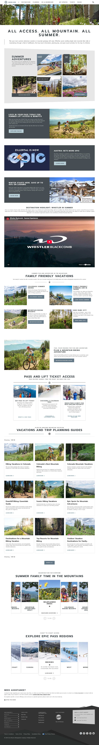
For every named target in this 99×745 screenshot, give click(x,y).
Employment (41, 720)
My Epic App (24, 717)
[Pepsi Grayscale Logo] (59, 717)
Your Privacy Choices (50, 734)
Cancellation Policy (36, 734)
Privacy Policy (27, 734)
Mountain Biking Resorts (35, 311)
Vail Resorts (41, 715)
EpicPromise (41, 722)
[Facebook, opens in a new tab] (83, 733)
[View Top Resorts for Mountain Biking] (49, 526)
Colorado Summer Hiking (36, 287)
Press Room (41, 717)
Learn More (9, 476)
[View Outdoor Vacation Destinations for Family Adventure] (80, 526)
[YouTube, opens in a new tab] (93, 733)
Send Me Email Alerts (82, 717)
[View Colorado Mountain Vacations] (80, 452)
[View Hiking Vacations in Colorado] (18, 452)
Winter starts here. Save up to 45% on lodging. (26, 183)
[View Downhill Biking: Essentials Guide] (18, 489)
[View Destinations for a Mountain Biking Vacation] (18, 526)
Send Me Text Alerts (82, 720)
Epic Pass (23, 714)
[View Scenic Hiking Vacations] (49, 489)
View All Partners (60, 721)
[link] (49, 597)
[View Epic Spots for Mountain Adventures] (80, 489)
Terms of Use (19, 734)
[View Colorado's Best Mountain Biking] (49, 452)
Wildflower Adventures (48, 613)
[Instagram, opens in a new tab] (90, 733)
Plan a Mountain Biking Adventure (67, 351)
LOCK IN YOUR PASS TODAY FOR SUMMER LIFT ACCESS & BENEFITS (25, 115)
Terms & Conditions (9, 734)
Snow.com (23, 719)
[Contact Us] (80, 733)
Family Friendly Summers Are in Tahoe (80, 287)
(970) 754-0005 (79, 693)
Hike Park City (80, 310)
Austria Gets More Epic (66, 150)
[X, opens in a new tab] (86, 733)
